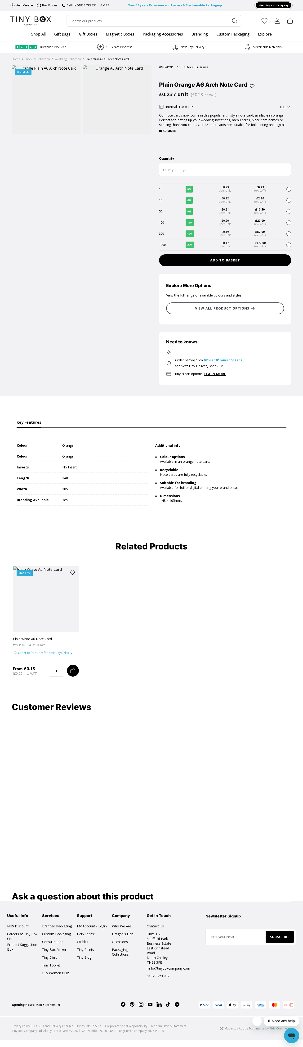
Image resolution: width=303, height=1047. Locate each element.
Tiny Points (85, 949)
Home (16, 59)
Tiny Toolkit (51, 965)
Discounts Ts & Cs (89, 1026)
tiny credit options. (200, 374)
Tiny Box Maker (54, 949)
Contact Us (155, 926)
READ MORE (167, 131)
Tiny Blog (84, 957)
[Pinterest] (132, 1004)
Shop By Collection (37, 59)
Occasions (120, 941)
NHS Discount (18, 926)
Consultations (52, 941)
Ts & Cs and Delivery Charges (53, 1026)
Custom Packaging (56, 934)
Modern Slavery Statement (168, 1026)
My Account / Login (92, 926)
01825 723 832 (158, 976)
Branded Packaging (57, 926)
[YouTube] (150, 1004)
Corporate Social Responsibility (126, 1026)
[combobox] (154, 21)
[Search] (236, 21)
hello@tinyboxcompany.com (168, 968)
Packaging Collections (120, 952)
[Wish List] (264, 21)
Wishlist (83, 941)
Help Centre (86, 934)
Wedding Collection (68, 59)
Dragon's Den (122, 934)
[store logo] (30, 21)
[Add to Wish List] (252, 86)
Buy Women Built (55, 973)
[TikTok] (168, 1004)
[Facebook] (123, 1004)
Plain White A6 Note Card (32, 639)
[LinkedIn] (159, 1004)
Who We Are (121, 926)
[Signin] (277, 21)
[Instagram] (141, 1004)
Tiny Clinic (49, 957)
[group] (115, 47)
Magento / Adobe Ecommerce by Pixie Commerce (258, 1028)
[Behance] (177, 1004)
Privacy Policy (21, 1026)
